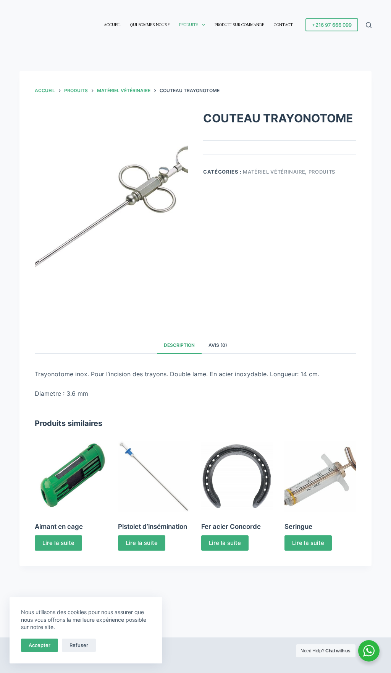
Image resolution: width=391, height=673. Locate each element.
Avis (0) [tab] (217, 345)
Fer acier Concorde (231, 526)
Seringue (298, 526)
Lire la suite (58, 542)
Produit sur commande (239, 24)
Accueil (112, 24)
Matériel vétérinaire (274, 172)
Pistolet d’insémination (152, 526)
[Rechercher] (369, 25)
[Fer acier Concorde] (237, 476)
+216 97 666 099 (332, 25)
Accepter (39, 645)
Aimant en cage (59, 526)
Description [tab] (179, 345)
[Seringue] (320, 476)
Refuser (78, 645)
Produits (188, 24)
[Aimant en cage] (71, 476)
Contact (283, 24)
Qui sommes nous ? (150, 24)
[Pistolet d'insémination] (154, 476)
